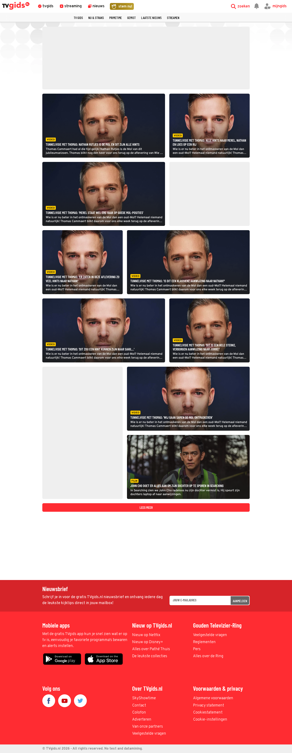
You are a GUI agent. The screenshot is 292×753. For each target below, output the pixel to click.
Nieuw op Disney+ (147, 642)
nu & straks (96, 18)
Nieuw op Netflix (146, 635)
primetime (115, 18)
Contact (139, 705)
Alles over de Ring (208, 656)
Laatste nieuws (151, 18)
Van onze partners (147, 726)
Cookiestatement (208, 712)
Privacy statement (208, 705)
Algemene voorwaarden (213, 698)
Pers (197, 649)
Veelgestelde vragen (210, 635)
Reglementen (204, 642)
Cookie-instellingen (210, 719)
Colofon (139, 712)
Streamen (173, 18)
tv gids (78, 18)
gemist (131, 18)
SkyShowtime (144, 698)
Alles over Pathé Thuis (151, 649)
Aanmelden (240, 601)
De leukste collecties (149, 656)
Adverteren (141, 719)
